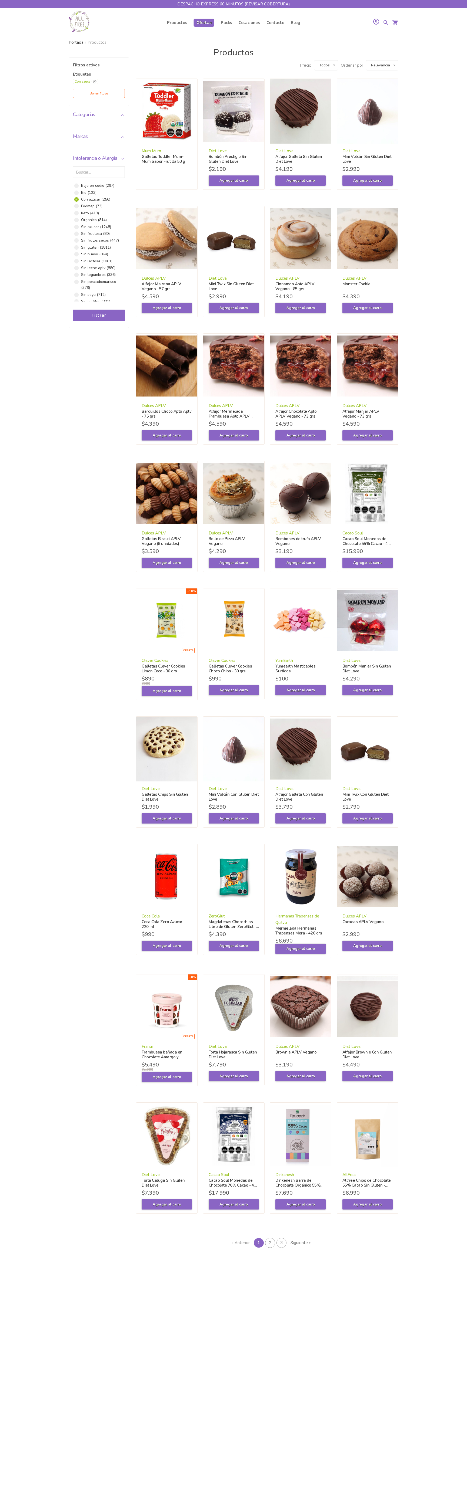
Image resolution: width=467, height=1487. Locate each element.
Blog (295, 22)
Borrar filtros (99, 93)
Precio (305, 65)
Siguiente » (301, 1242)
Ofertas (204, 22)
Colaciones (249, 22)
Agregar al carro (233, 180)
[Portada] (79, 22)
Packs (226, 22)
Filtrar (99, 315)
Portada (76, 42)
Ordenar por (352, 65)
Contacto (275, 22)
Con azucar (83, 81)
